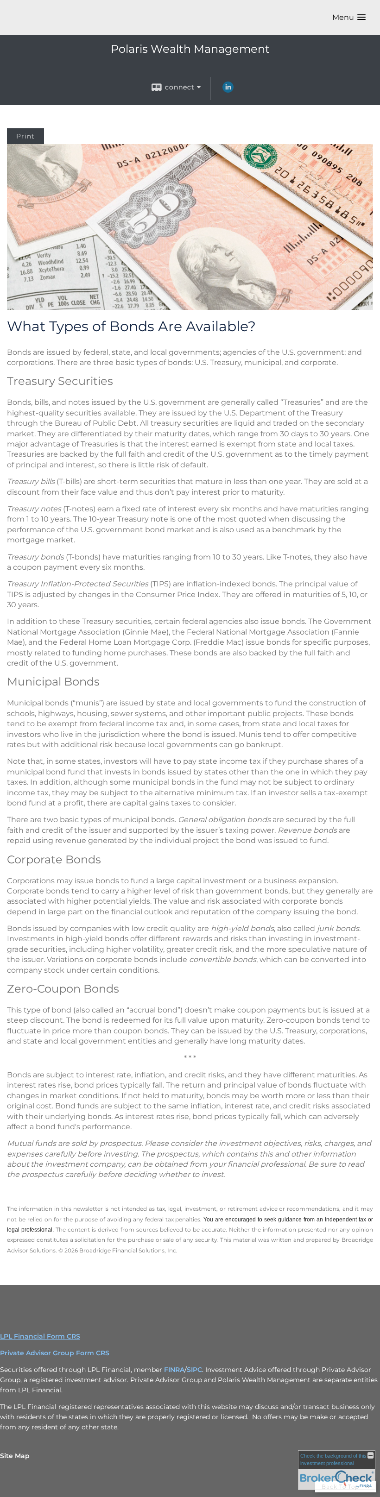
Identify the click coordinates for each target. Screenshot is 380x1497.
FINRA (174, 1369)
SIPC (194, 1369)
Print (25, 136)
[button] (349, 17)
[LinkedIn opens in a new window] (228, 90)
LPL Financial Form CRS (40, 1336)
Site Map (15, 1456)
